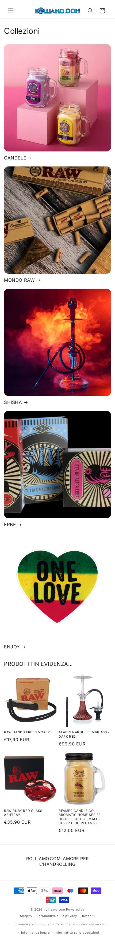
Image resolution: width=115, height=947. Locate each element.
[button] (11, 11)
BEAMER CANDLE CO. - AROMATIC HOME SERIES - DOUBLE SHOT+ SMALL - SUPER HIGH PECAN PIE (81, 817)
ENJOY (12, 646)
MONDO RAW (19, 280)
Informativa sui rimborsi (32, 924)
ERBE (10, 524)
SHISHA (13, 402)
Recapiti (88, 916)
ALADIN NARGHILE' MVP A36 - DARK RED (84, 734)
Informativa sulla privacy (57, 916)
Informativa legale (35, 932)
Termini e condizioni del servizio (82, 924)
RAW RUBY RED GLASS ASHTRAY (23, 813)
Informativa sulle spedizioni (77, 932)
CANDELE (15, 158)
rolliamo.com (54, 909)
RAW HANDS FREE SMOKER (27, 732)
